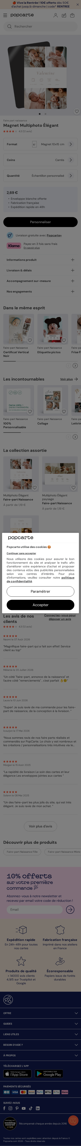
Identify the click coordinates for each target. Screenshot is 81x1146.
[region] (40, 573)
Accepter (41, 604)
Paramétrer (40, 591)
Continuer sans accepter (21, 553)
